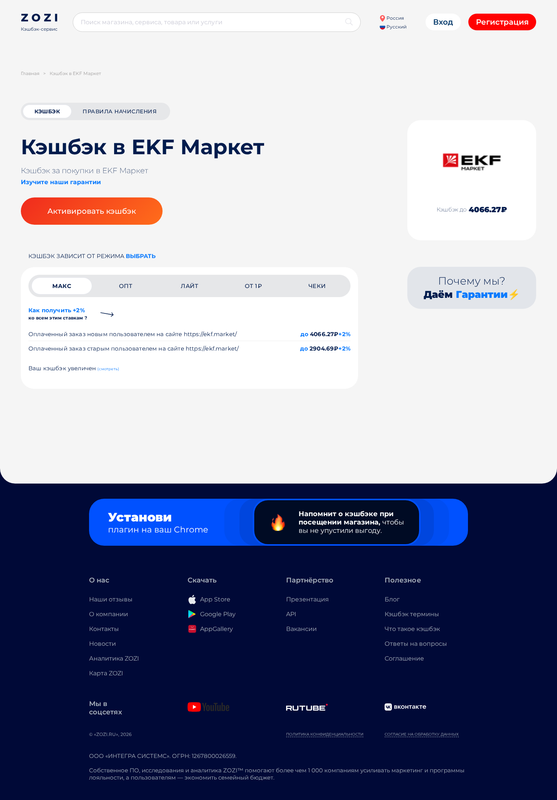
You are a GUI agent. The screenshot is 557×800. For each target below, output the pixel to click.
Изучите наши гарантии (61, 182)
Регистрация (502, 22)
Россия (394, 18)
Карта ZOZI (106, 673)
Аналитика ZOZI (114, 658)
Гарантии (482, 294)
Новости (102, 643)
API (291, 614)
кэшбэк (47, 111)
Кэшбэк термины (412, 614)
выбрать (141, 256)
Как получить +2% (57, 314)
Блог (392, 599)
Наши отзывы (111, 599)
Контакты (104, 628)
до (304, 334)
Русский (396, 27)
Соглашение (404, 658)
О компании (108, 614)
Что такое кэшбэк (412, 628)
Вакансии (301, 628)
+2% (344, 334)
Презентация (307, 599)
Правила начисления (119, 111)
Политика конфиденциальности (324, 734)
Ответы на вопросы (416, 643)
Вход (443, 22)
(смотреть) (108, 368)
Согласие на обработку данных (422, 734)
